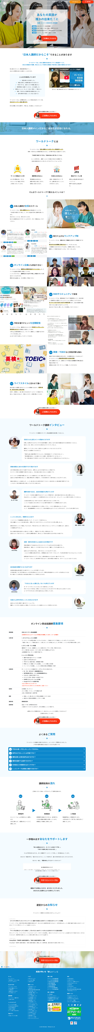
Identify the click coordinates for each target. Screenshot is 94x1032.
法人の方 (48, 1)
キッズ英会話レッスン (33, 995)
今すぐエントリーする (49, 880)
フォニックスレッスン (33, 1003)
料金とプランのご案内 (13, 1015)
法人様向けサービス (32, 1012)
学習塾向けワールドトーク (73, 997)
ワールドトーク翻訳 (71, 1000)
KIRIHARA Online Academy (73, 998)
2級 (32, 989)
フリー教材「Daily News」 (14, 1010)
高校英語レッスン (32, 1000)
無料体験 (88, 1)
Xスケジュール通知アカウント (73, 981)
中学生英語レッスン (32, 998)
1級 (28, 989)
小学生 (68, 990)
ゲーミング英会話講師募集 (53, 989)
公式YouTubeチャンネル (72, 983)
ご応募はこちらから (49, 38)
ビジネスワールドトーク (72, 995)
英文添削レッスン (32, 1009)
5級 (39, 989)
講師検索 (38, 5)
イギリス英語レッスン (33, 1010)
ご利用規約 (50, 994)
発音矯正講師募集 (51, 986)
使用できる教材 (12, 1009)
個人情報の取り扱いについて (53, 997)
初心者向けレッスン (32, 986)
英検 (68, 989)
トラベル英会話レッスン (33, 1007)
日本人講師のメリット (13, 988)
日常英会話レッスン (32, 1006)
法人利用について (12, 992)
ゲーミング (75, 990)
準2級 (34, 989)
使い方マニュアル (32, 978)
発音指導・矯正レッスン (33, 992)
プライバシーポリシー (52, 995)
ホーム (1, 967)
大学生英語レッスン (32, 1001)
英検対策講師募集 (51, 983)
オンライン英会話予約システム (74, 1001)
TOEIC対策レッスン (32, 991)
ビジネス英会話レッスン (33, 1004)
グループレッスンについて (34, 1018)
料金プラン (60, 5)
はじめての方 (27, 5)
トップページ (11, 978)
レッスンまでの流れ (13, 1004)
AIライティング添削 (32, 1016)
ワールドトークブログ (72, 987)
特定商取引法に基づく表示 (53, 998)
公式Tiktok (70, 984)
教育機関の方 (54, 1)
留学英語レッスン (32, 1015)
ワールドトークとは (13, 986)
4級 (37, 989)
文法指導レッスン (32, 994)
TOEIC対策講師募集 (52, 984)
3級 (36, 989)
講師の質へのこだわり (13, 991)
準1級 (30, 989)
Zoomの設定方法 (12, 1007)
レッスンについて (49, 5)
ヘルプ (68, 5)
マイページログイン (13, 981)
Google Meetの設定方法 (13, 1006)
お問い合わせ (31, 981)
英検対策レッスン (32, 988)
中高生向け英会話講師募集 (53, 981)
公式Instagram (70, 978)
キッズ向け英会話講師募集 (53, 980)
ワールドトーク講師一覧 (13, 997)
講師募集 (60, 1)
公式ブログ (66, 1)
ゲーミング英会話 (32, 1013)
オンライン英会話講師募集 (53, 978)
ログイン (76, 1)
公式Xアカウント (71, 980)
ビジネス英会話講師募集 (53, 987)
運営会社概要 (50, 1000)
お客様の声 (11, 989)
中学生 (71, 990)
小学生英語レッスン (32, 997)
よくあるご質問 (32, 980)
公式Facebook (70, 986)
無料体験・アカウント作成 (14, 980)
